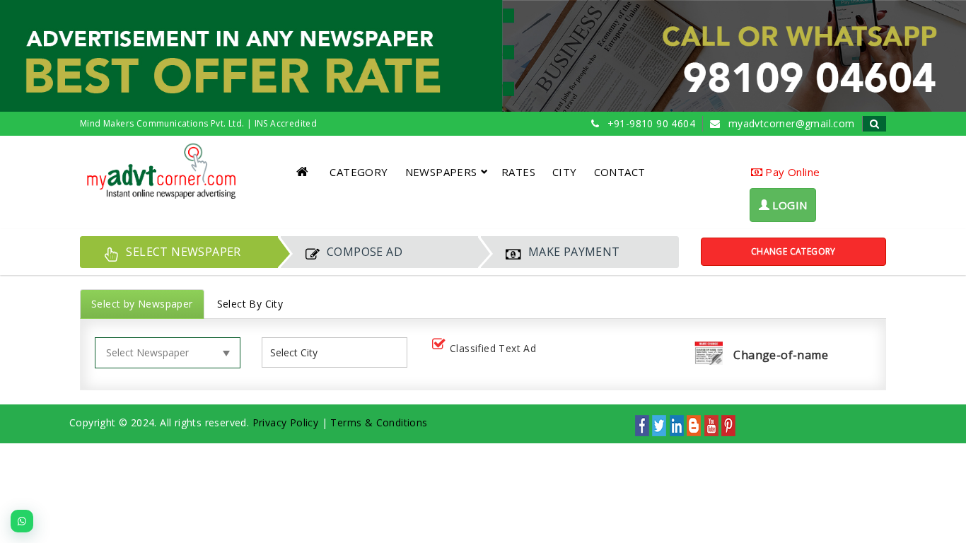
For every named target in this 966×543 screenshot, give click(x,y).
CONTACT (620, 172)
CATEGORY (359, 172)
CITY (564, 172)
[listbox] (299, 352)
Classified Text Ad (493, 348)
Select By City (250, 303)
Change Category (793, 251)
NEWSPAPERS (441, 172)
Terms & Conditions (378, 422)
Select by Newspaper (142, 303)
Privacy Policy (285, 422)
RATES (518, 172)
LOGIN (788, 205)
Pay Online (791, 172)
